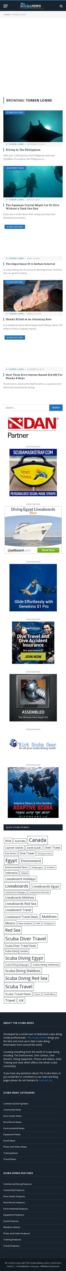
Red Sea (12, 930)
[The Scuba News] (33, 6)
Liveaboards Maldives (19, 897)
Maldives (49, 916)
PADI (38, 923)
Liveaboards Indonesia (39, 892)
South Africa (50, 994)
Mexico (10, 923)
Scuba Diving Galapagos (17, 964)
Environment (31, 861)
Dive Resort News (12, 1122)
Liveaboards (16, 886)
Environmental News (16, 867)
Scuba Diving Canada (16, 951)
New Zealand (25, 923)
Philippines (49, 923)
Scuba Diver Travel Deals (20, 946)
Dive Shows (10, 853)
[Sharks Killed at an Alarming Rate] (33, 296)
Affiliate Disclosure (49, 1266)
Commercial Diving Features (17, 1183)
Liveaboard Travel (18, 910)
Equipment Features (13, 1214)
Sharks (37, 994)
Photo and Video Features (16, 1233)
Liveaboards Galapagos (15, 892)
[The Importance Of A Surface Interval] (33, 240)
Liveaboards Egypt (45, 886)
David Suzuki (34, 847)
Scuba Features (15, 112)
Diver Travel (52, 847)
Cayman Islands (14, 847)
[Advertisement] (33, 57)
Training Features (12, 1239)
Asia (8, 841)
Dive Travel (27, 853)
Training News (10, 1153)
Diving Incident (45, 853)
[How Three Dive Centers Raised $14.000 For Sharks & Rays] (33, 351)
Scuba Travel (18, 986)
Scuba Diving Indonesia (46, 964)
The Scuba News (34, 1262)
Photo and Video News (15, 1146)
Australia (20, 840)
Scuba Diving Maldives (22, 970)
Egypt (11, 860)
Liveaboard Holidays (20, 879)
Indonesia (11, 873)
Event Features (11, 1221)
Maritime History (11, 1227)
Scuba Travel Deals (18, 994)
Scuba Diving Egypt (24, 958)
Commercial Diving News (15, 1103)
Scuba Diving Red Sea (26, 978)
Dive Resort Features (14, 1202)
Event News (9, 1140)
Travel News (9, 1159)
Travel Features (11, 1245)
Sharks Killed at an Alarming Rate (28, 319)
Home (7, 14)
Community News (12, 1109)
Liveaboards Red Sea (20, 903)
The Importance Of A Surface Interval (30, 263)
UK (21, 1000)
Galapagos (37, 867)
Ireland (24, 873)
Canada (37, 840)
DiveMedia (23, 1266)
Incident (51, 867)
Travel (10, 1000)
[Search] (61, 6)
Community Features (14, 1190)
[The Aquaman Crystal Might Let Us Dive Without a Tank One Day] (33, 181)
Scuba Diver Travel (25, 938)
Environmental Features (15, 1208)
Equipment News (15, 168)
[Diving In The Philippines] (33, 126)
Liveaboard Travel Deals (21, 917)
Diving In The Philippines (23, 149)
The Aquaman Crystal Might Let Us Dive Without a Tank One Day (32, 206)
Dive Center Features (14, 1196)
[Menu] (5, 6)
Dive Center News (12, 1115)
